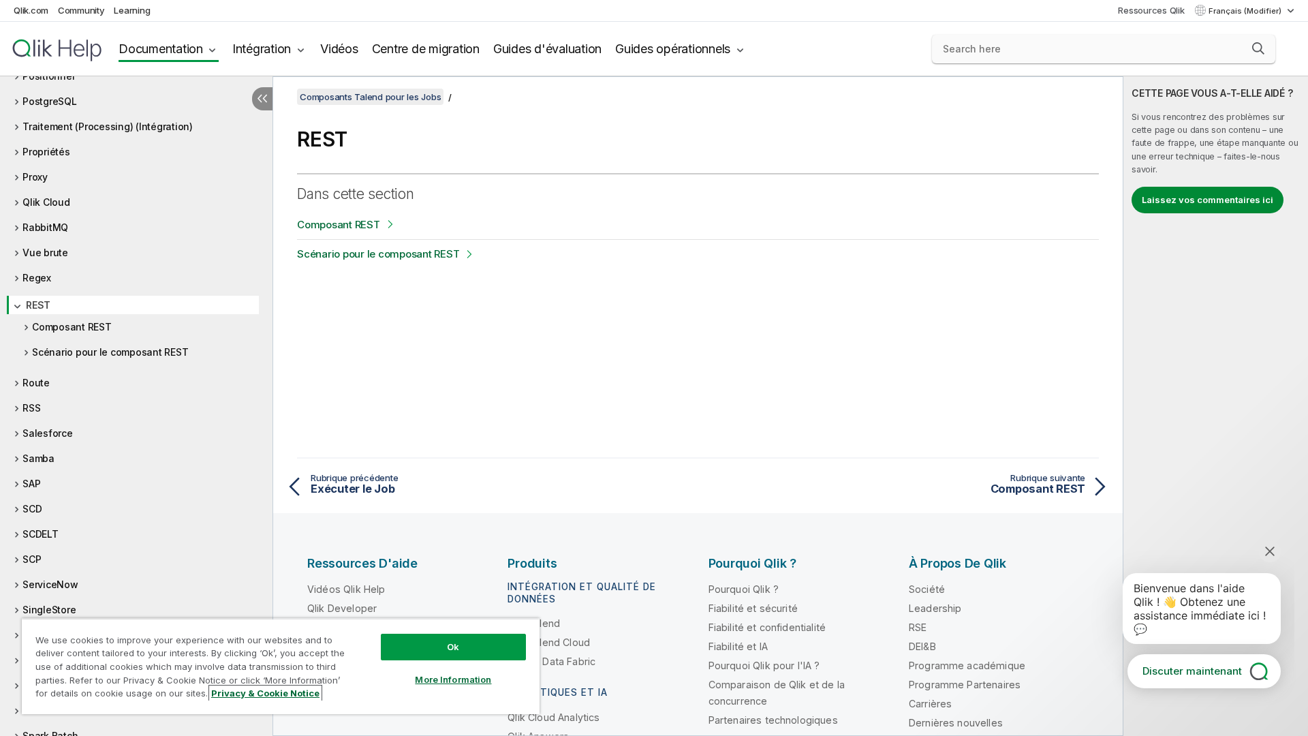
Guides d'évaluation (547, 49)
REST (38, 305)
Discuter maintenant (1192, 670)
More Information (453, 679)
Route (36, 382)
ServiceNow (50, 584)
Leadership (935, 608)
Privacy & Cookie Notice (265, 693)
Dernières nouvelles (956, 723)
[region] (281, 666)
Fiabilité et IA (738, 646)
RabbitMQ (45, 227)
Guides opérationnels (672, 49)
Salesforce (47, 433)
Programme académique (967, 665)
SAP (31, 483)
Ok (453, 646)
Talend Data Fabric (551, 661)
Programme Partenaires (965, 684)
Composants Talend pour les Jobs (370, 96)
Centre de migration (426, 49)
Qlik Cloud (46, 202)
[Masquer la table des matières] (262, 98)
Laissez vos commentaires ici (1207, 199)
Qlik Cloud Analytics (554, 717)
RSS (31, 408)
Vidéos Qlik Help (346, 589)
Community (81, 10)
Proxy (35, 177)
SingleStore (49, 609)
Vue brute (45, 252)
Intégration (261, 49)
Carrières (930, 703)
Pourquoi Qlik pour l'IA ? (764, 665)
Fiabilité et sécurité (753, 608)
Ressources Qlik (1151, 10)
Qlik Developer (342, 608)
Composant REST (72, 327)
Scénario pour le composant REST (110, 352)
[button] (1258, 48)
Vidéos (339, 49)
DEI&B (922, 646)
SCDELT (40, 534)
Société (927, 589)
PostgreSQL (49, 101)
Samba (38, 458)
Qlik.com (31, 10)
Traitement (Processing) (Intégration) (107, 126)
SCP (31, 559)
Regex (36, 277)
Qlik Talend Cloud (549, 642)
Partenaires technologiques (773, 720)
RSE (917, 627)
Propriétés (46, 151)
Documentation (161, 49)
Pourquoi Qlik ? (743, 589)
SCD (32, 509)
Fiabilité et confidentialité (767, 627)
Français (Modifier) (1246, 11)
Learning (132, 10)
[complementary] (1215, 406)
